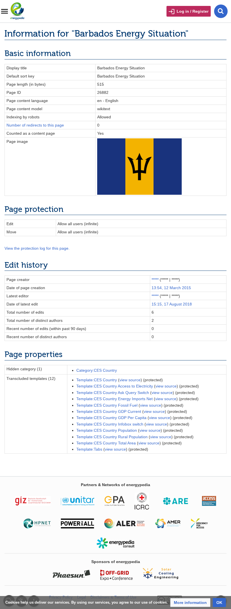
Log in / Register (192, 11)
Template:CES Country (96, 380)
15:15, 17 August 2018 (172, 304)
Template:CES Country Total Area (106, 443)
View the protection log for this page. (37, 248)
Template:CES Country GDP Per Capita (111, 417)
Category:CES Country (96, 370)
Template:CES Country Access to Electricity (114, 386)
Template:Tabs (89, 449)
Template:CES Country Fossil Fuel (106, 405)
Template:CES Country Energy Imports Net (114, 399)
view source (130, 380)
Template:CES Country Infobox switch (109, 424)
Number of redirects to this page (35, 125)
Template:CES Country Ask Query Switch (112, 392)
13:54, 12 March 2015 (171, 287)
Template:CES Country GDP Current (108, 411)
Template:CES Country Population (106, 430)
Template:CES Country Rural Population (112, 437)
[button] (190, 602)
